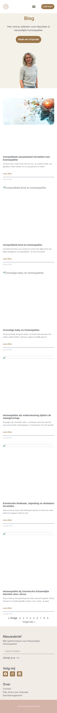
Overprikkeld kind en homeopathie (22, 245)
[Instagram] (12, 673)
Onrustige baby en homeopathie (21, 330)
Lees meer (7, 173)
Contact (7, 688)
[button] (33, 6)
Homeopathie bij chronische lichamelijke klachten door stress (26, 593)
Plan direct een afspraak (15, 692)
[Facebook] (5, 673)
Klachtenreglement (12, 695)
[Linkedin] (19, 673)
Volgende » (28, 621)
